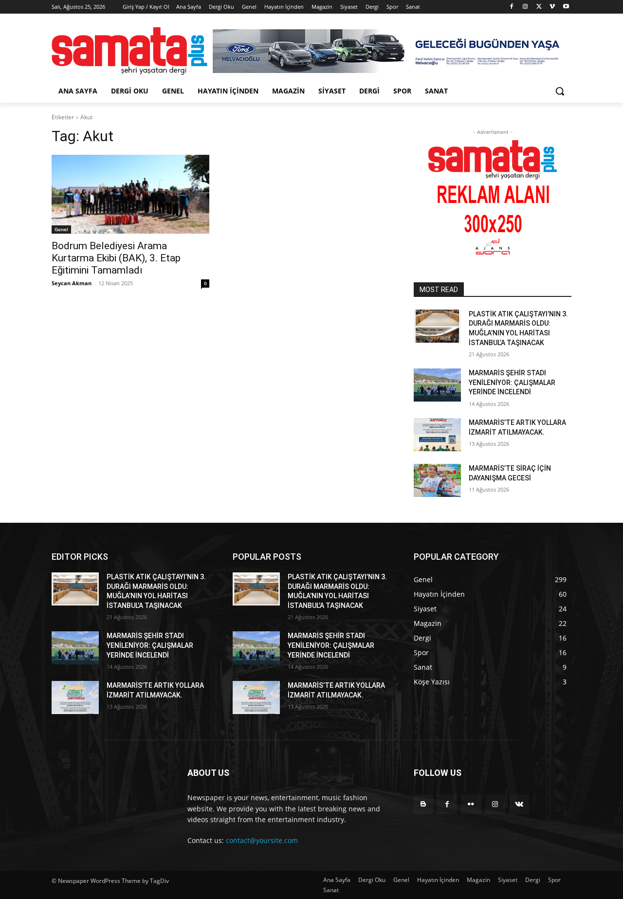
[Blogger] (423, 804)
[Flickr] (470, 804)
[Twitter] (539, 7)
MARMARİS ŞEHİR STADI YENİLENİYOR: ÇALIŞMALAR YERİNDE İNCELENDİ (512, 382)
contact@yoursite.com (262, 840)
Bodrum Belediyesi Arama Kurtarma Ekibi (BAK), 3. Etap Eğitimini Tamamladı (116, 258)
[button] (559, 91)
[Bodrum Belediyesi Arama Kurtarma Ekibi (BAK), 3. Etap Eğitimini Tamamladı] (130, 194)
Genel (61, 229)
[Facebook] (511, 7)
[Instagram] (525, 7)
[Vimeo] (552, 7)
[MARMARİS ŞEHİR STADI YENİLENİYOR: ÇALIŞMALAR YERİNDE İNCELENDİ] (437, 385)
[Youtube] (565, 7)
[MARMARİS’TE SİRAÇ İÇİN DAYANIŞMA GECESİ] (437, 480)
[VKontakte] (519, 804)
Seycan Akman (72, 283)
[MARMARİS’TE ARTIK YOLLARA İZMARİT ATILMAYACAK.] (437, 434)
